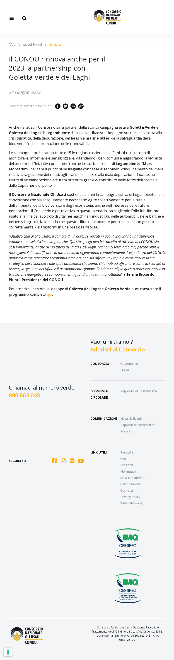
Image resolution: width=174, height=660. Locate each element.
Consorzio (99, 363)
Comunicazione (104, 418)
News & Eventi (131, 418)
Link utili (98, 452)
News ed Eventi (30, 44)
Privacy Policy (130, 497)
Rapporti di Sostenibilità (137, 425)
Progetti (126, 465)
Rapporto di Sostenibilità (138, 391)
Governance (129, 363)
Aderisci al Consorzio (117, 349)
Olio (123, 458)
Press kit (126, 431)
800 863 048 (24, 395)
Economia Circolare (99, 394)
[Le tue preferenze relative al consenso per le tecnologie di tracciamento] (8, 652)
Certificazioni (130, 484)
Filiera (124, 370)
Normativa (128, 471)
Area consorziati (132, 478)
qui (49, 294)
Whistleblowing (131, 503)
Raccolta (126, 452)
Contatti (126, 490)
